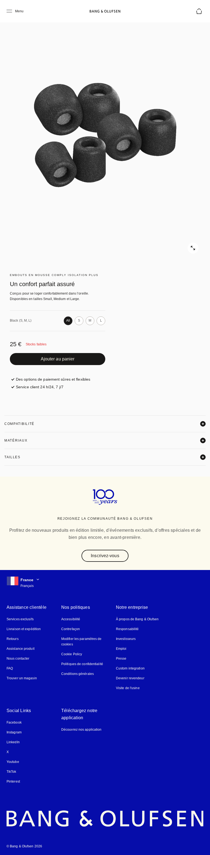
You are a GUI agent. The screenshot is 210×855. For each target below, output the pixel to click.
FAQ (10, 668)
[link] (57, 359)
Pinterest (13, 781)
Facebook (14, 722)
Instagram (14, 732)
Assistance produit (20, 649)
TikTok (11, 772)
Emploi (121, 649)
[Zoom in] (105, 135)
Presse (121, 658)
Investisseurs (126, 639)
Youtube (13, 762)
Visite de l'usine (128, 688)
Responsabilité (127, 629)
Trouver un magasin (22, 678)
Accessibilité (70, 619)
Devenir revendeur (130, 678)
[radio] (68, 320)
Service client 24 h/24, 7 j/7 (39, 387)
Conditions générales (77, 674)
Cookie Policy (71, 654)
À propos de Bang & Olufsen (137, 619)
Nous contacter (18, 658)
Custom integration (130, 668)
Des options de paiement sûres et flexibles (53, 379)
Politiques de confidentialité (82, 664)
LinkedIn (13, 742)
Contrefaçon (70, 629)
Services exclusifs (20, 619)
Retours (13, 639)
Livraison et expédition (24, 629)
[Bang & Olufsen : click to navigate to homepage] (105, 11)
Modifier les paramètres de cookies (81, 641)
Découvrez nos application (81, 729)
